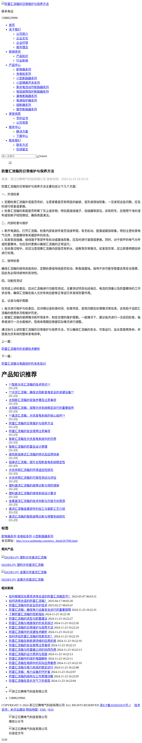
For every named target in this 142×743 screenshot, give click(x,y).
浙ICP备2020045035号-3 (115, 705)
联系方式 (22, 144)
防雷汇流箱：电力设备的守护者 (29, 671)
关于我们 (15, 29)
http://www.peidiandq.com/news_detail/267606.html (46, 540)
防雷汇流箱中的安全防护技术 (28, 605)
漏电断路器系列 (26, 96)
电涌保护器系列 (26, 100)
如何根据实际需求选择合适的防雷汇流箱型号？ (40, 596)
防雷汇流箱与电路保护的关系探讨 (23, 363)
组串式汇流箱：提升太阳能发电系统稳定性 (37, 462)
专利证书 (22, 118)
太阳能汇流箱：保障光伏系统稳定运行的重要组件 (41, 407)
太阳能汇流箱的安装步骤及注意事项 (32, 400)
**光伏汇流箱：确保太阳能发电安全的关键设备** (41, 392)
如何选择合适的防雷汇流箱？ (28, 600)
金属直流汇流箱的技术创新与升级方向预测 (37, 501)
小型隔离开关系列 (28, 82)
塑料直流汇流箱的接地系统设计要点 (32, 493)
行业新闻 (22, 60)
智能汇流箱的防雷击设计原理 (28, 446)
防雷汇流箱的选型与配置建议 (28, 618)
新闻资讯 (15, 51)
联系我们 (15, 140)
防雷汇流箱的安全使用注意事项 (29, 431)
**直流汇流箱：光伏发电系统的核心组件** (37, 415)
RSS (51, 709)
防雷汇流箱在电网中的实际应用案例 (32, 663)
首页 (12, 25)
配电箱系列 (23, 69)
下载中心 (22, 136)
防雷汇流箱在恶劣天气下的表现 (29, 680)
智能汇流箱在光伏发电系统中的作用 (32, 438)
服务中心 (15, 127)
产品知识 (22, 56)
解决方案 (22, 131)
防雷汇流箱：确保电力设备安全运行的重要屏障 (40, 609)
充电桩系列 (23, 73)
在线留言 (22, 149)
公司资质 (22, 122)
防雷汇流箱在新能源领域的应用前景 (32, 640)
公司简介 (22, 34)
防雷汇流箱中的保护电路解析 (28, 658)
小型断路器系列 (26, 78)
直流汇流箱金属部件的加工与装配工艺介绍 (37, 508)
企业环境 (22, 42)
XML (43, 709)
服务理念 (22, 47)
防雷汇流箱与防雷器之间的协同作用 (32, 649)
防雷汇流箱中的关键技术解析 (20, 348)
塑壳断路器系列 (26, 109)
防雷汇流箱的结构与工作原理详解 (31, 676)
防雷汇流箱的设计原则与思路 (28, 654)
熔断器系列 (23, 105)
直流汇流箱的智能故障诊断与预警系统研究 (37, 516)
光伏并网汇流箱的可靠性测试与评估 (32, 477)
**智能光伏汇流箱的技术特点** (29, 384)
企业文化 (22, 38)
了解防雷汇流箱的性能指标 (26, 614)
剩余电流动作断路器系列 (32, 87)
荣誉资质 (15, 113)
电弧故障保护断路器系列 (32, 91)
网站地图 (32, 709)
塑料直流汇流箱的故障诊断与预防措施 (34, 485)
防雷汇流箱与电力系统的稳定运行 (31, 667)
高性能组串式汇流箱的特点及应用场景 (34, 454)
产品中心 (15, 65)
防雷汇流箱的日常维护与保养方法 (31, 423)
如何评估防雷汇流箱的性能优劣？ (31, 636)
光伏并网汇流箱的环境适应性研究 (31, 470)
